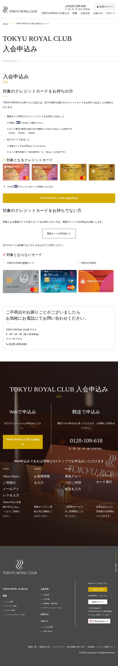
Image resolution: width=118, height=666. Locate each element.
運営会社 (43, 647)
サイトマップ (58, 647)
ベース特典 (9, 602)
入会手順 (46, 599)
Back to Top (116, 568)
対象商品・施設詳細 (50, 603)
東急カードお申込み (57, 233)
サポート (110, 13)
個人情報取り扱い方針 (75, 647)
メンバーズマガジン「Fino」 (15, 614)
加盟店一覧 (32, 647)
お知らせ (97, 13)
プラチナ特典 (10, 610)
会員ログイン (106, 6)
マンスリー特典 (11, 606)
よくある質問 (48, 627)
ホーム (5, 24)
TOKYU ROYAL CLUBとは (55, 13)
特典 (75, 13)
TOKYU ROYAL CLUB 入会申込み (23, 441)
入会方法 (85, 13)
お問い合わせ (48, 631)
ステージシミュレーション (52, 608)
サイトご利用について (106, 647)
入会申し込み (98, 589)
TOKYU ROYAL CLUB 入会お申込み (59, 198)
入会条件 (46, 595)
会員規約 (91, 647)
